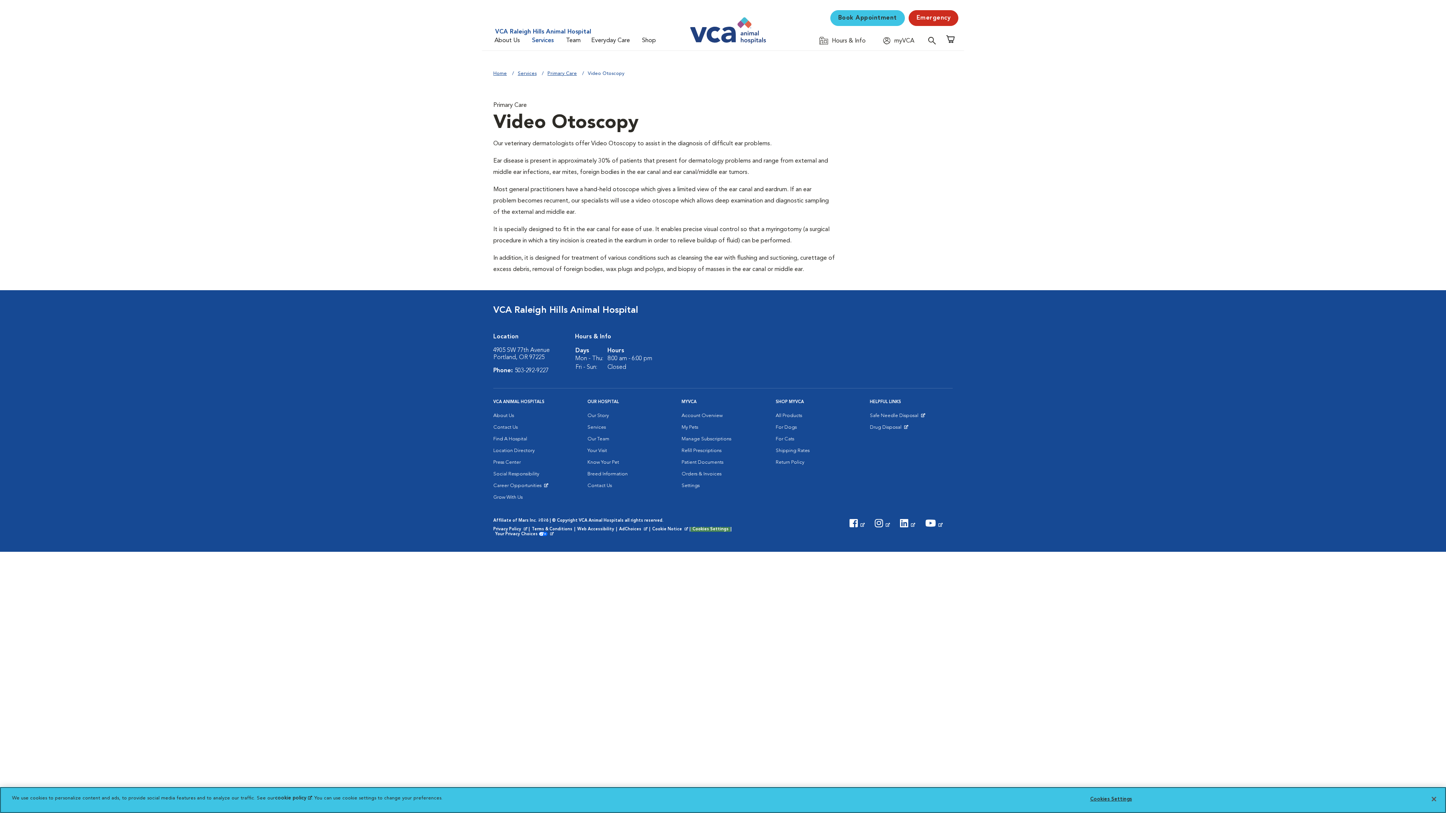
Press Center (507, 462)
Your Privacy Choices (518, 534)
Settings (691, 485)
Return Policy (790, 462)
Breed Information (607, 474)
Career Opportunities (518, 487)
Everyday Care (610, 41)
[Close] (1434, 799)
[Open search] (933, 40)
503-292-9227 (532, 371)
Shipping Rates (793, 450)
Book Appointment (867, 18)
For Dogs (786, 427)
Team (573, 41)
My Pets (690, 427)
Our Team (598, 439)
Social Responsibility (516, 474)
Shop (649, 41)
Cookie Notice (670, 529)
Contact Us (505, 427)
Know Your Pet (603, 462)
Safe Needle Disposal (895, 417)
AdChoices (634, 529)
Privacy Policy (511, 529)
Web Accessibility (595, 529)
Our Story (598, 415)
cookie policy (293, 798)
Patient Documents (702, 462)
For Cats (785, 439)
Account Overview (702, 415)
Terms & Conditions (552, 529)
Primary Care (562, 73)
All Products (789, 415)
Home (500, 73)
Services (543, 41)
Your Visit (597, 450)
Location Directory (514, 450)
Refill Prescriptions (701, 450)
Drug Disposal (889, 429)
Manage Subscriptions (706, 439)
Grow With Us (508, 497)
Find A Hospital (510, 439)
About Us (507, 41)
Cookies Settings (710, 529)
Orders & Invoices (701, 474)
